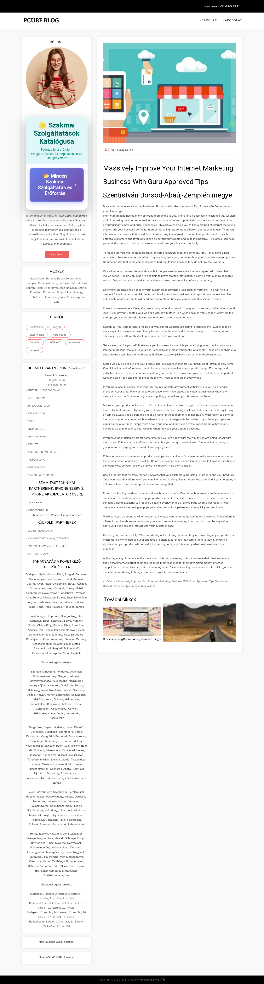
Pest (70, 292)
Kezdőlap (208, 20)
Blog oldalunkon (69, 234)
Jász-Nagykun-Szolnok (73, 287)
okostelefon (37, 334)
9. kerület (73, 903)
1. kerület (48, 893)
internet (34, 350)
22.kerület (49, 926)
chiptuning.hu (36, 436)
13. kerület (45, 912)
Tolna (63, 297)
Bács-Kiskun (38, 278)
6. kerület (68, 898)
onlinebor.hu (36, 429)
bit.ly (30, 421)
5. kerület (55, 898)
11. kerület (54, 907)
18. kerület (68, 916)
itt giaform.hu (57, 379)
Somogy (78, 292)
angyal (57, 326)
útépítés (35, 342)
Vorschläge (59, 334)
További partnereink (40, 475)
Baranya (51, 278)
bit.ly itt (32, 444)
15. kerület (74, 912)
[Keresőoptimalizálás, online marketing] (41, 25)
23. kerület (63, 926)
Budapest (44, 283)
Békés (61, 278)
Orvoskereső (76, 368)
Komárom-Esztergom (43, 292)
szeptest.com (36, 398)
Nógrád (62, 292)
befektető (54, 342)
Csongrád (57, 283)
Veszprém (78, 297)
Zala (56, 301)
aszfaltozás (36, 326)
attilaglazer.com (38, 405)
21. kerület (77, 921)
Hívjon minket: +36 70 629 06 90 (221, 6)
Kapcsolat (232, 20)
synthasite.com (37, 554)
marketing (75, 342)
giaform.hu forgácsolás (43, 390)
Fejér (67, 283)
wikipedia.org (36, 459)
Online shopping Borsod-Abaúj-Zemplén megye (132, 639)
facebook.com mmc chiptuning (47, 546)
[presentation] (230, 622)
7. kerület (47, 903)
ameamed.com (36, 413)
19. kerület (48, 921)
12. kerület (68, 907)
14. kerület (60, 912)
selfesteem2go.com (40, 530)
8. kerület (60, 903)
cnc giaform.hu (57, 384)
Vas (69, 297)
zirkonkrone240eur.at (42, 452)
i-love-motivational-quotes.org (48, 538)
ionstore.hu (35, 502)
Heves (55, 287)
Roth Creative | (143, 979)
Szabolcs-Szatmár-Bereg (44, 297)
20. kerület (62, 921)
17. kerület (54, 916)
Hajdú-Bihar (43, 287)
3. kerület (74, 893)
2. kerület (61, 893)
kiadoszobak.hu (37, 510)
